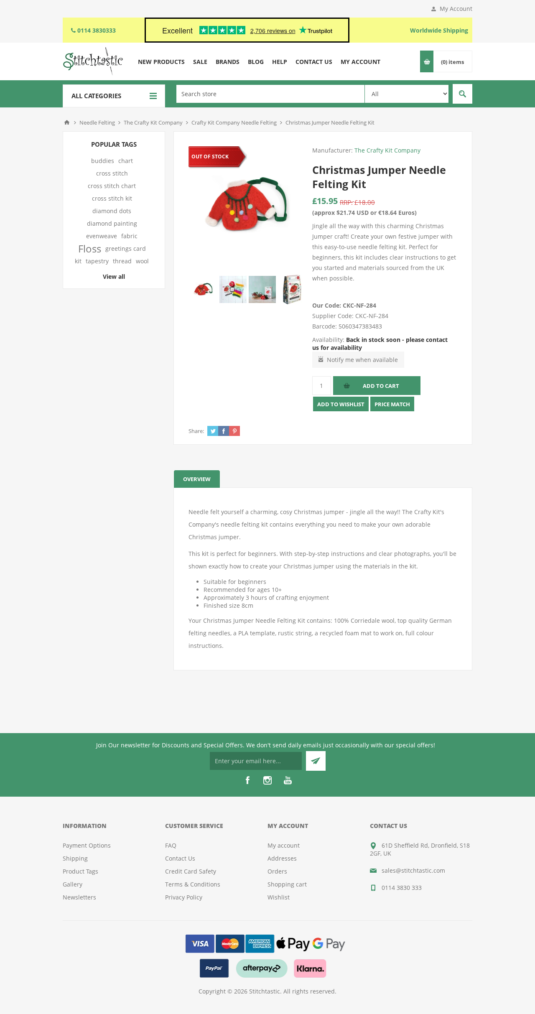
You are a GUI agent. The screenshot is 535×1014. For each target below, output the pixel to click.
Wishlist (279, 897)
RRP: (346, 202)
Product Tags (80, 871)
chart (125, 161)
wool (142, 261)
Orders (277, 871)
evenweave (101, 236)
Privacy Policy (183, 897)
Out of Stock (210, 156)
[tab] (196, 479)
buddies (102, 161)
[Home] (67, 122)
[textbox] (270, 94)
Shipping (75, 858)
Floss (89, 248)
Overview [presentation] (197, 479)
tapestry (97, 261)
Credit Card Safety (190, 871)
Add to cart (381, 386)
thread (122, 261)
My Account (456, 9)
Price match (392, 404)
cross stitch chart (112, 186)
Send (316, 761)
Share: (196, 431)
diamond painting (112, 223)
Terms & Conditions (192, 884)
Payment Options (87, 845)
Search (462, 94)
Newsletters (79, 897)
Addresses (282, 858)
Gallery (72, 884)
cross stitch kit (112, 198)
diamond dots (111, 211)
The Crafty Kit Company (387, 150)
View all (114, 276)
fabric (129, 236)
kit (78, 261)
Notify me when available (362, 360)
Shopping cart (287, 884)
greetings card (125, 248)
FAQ (170, 845)
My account (284, 845)
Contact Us (180, 858)
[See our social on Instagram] (267, 780)
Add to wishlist (340, 404)
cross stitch (112, 173)
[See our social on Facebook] (247, 780)
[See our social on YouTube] (287, 780)
